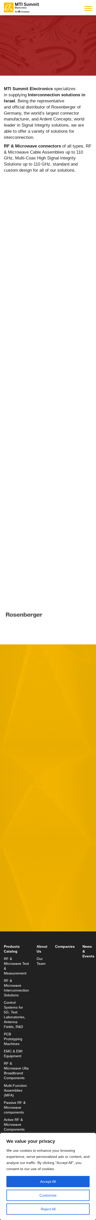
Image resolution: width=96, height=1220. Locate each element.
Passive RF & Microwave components (15, 1107)
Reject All (48, 1209)
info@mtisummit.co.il (24, 935)
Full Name (14, 730)
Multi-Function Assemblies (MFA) (15, 1090)
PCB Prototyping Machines (13, 1039)
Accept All (48, 1182)
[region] (48, 1176)
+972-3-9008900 (27, 923)
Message (13, 801)
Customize (48, 1195)
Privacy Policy (75, 859)
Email (9, 754)
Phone (10, 777)
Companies (65, 946)
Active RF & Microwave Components (14, 1124)
